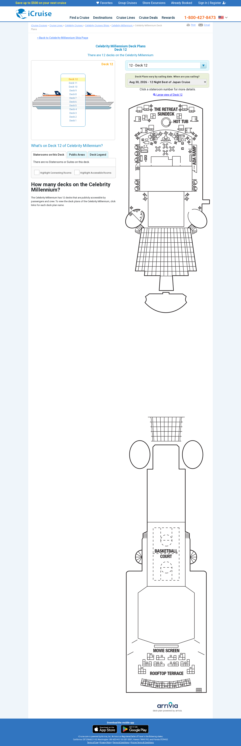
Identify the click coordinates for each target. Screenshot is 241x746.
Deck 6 (73, 102)
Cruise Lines (125, 18)
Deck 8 (73, 94)
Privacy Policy (105, 742)
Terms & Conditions (121, 742)
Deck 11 (73, 83)
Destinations (102, 18)
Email (207, 25)
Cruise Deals (148, 18)
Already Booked (181, 3)
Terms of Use (92, 742)
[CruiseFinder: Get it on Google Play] (134, 728)
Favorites (106, 3)
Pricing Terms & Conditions (142, 742)
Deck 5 (73, 105)
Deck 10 (73, 86)
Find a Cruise (79, 18)
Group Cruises (127, 3)
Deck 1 (73, 120)
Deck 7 (73, 98)
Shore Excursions (154, 3)
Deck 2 (73, 117)
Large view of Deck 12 (169, 94)
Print (193, 25)
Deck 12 (73, 79)
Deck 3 (73, 113)
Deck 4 (73, 109)
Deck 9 (73, 90)
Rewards (168, 18)
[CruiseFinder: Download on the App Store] (105, 728)
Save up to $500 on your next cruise (40, 3)
